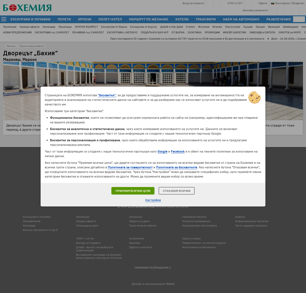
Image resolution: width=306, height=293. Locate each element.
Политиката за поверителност (130, 167)
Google (162, 151)
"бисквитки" (107, 95)
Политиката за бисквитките (176, 167)
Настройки (153, 200)
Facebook (178, 151)
